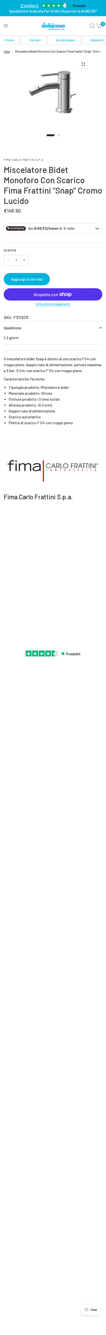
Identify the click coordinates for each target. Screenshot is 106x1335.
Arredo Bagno (65, 40)
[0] (99, 25)
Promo (9, 40)
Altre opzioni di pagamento (53, 304)
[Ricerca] (92, 25)
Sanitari (35, 40)
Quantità (10, 250)
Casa (7, 51)
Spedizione (12, 328)
